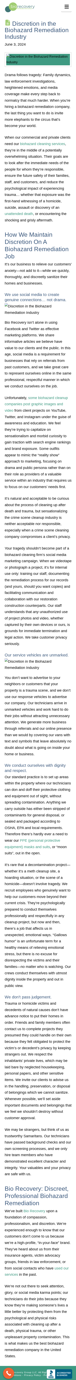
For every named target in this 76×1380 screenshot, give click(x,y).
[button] (66, 6)
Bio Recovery (34, 1211)
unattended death (19, 214)
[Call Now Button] (8, 1373)
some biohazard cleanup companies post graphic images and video (36, 404)
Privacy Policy (32, 1375)
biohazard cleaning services (42, 144)
